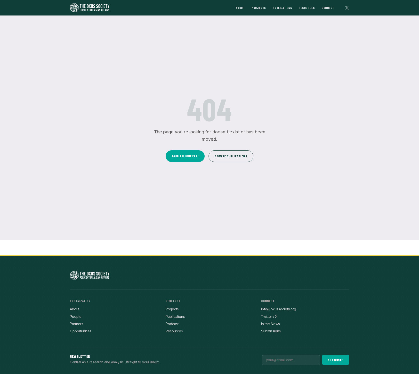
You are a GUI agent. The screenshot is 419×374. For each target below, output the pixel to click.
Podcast (172, 324)
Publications (282, 8)
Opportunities (80, 331)
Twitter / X (269, 316)
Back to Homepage (185, 156)
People (75, 316)
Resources (307, 8)
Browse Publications (231, 156)
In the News (270, 324)
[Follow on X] (347, 8)
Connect (328, 8)
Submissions (271, 331)
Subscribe (335, 360)
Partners (76, 324)
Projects (258, 8)
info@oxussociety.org (278, 309)
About (240, 8)
